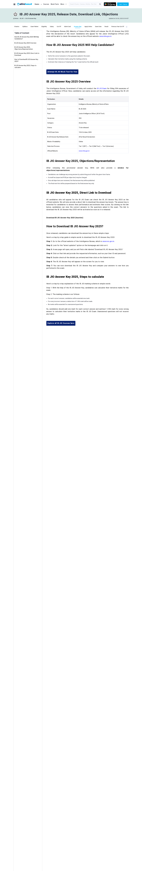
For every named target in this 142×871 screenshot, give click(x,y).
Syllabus (25, 26)
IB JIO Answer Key (31, 18)
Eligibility (44, 26)
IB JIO (22, 18)
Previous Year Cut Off (117, 26)
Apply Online (88, 26)
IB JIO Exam (102, 88)
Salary (52, 26)
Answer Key (77, 26)
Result (106, 26)
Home (16, 18)
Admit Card (67, 26)
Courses (46, 4)
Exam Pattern (34, 26)
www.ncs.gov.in (108, 241)
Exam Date (98, 26)
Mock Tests (55, 4)
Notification (15, 26)
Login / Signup (123, 4)
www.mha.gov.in (105, 36)
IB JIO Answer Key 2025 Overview (25, 43)
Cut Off (59, 26)
